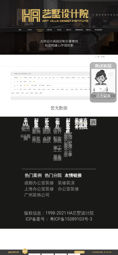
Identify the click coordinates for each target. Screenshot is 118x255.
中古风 (78, 77)
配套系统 (57, 139)
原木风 (88, 77)
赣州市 (17, 93)
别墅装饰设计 (68, 136)
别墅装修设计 (68, 145)
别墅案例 (36, 130)
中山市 (48, 89)
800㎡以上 (49, 85)
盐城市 (85, 89)
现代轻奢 (62, 77)
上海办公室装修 (39, 188)
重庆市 (41, 93)
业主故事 (68, 153)
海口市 (27, 93)
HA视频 (26, 137)
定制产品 (68, 30)
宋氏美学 (73, 77)
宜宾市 (29, 89)
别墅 (34, 81)
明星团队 (47, 130)
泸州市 (34, 89)
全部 (21, 77)
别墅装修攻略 (79, 30)
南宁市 (67, 89)
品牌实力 (25, 128)
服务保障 (57, 157)
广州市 (57, 89)
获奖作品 (36, 139)
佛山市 (53, 89)
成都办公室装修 (39, 182)
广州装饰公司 (37, 194)
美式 (50, 77)
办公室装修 (68, 188)
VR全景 (59, 30)
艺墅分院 (88, 30)
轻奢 (53, 77)
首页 (20, 30)
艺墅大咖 (49, 30)
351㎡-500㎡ (34, 85)
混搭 (46, 77)
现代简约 (25, 77)
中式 (57, 77)
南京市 (71, 89)
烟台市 (43, 89)
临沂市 (39, 89)
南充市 (25, 89)
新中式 (30, 77)
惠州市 (62, 89)
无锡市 (81, 89)
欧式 (35, 77)
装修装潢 (66, 182)
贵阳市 (36, 93)
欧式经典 (68, 77)
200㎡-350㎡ (26, 85)
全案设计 (57, 130)
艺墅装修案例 (40, 30)
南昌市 (12, 93)
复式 (30, 81)
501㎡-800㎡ (42, 85)
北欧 (39, 77)
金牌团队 (47, 139)
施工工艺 (57, 148)
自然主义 (83, 77)
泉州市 (31, 93)
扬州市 (76, 89)
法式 (42, 77)
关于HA (30, 30)
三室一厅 (25, 81)
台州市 (22, 93)
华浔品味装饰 (98, 30)
